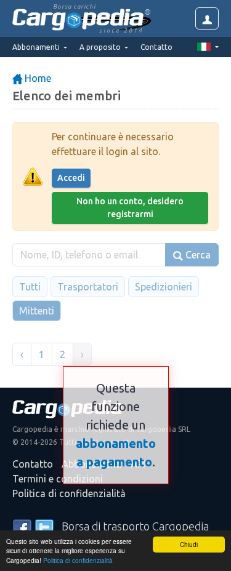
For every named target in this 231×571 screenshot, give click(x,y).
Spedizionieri (163, 286)
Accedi (71, 178)
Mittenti (36, 310)
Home (36, 78)
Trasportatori (87, 286)
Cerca (197, 254)
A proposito (101, 47)
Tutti (30, 286)
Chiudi (189, 544)
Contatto (156, 47)
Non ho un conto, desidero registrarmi (130, 207)
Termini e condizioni (57, 478)
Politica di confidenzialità (78, 560)
